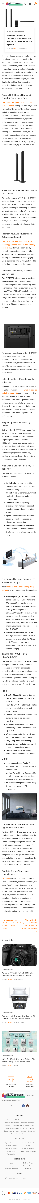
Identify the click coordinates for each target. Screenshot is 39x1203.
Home (11, 1163)
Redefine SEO (26, 1199)
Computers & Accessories (10, 1152)
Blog (11, 1166)
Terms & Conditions (11, 1168)
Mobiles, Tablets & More (28, 1144)
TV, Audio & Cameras (11, 1148)
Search (25, 4)
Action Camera (7, 970)
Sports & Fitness (11, 1143)
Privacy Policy (28, 1166)
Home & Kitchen (11, 1145)
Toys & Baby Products (28, 1151)
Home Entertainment (16, 31)
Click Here (6, 878)
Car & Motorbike (28, 1148)
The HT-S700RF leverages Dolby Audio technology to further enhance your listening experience (18, 244)
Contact (28, 1168)
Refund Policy (28, 1163)
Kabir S (15, 48)
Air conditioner (7, 1056)
